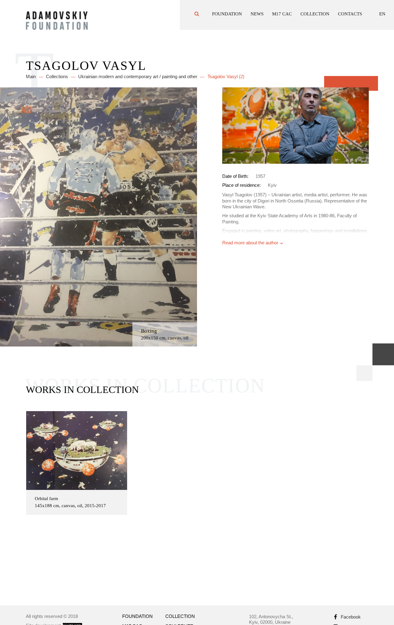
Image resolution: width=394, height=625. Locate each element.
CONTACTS (350, 15)
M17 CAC (282, 15)
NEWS (257, 15)
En (382, 15)
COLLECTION (314, 15)
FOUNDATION (227, 15)
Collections (57, 76)
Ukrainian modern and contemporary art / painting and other (137, 76)
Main (31, 76)
